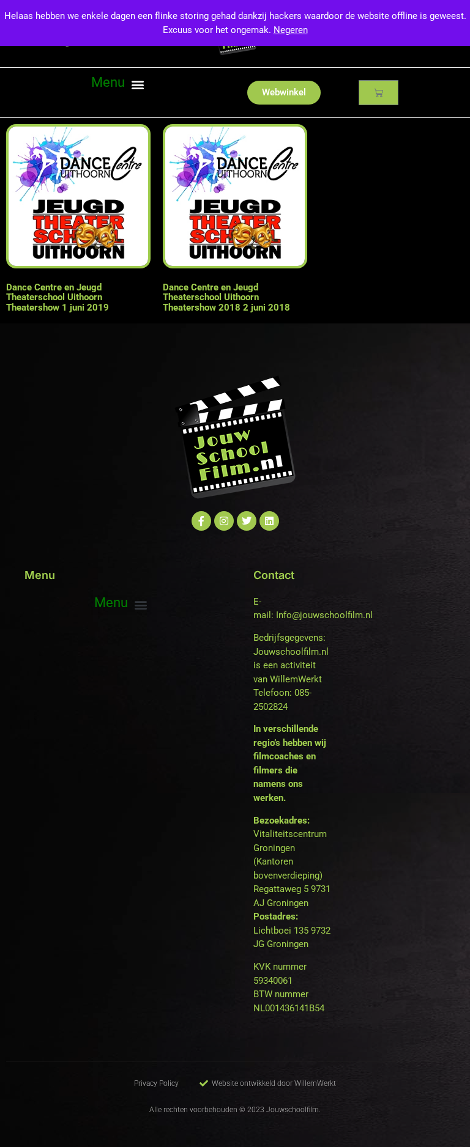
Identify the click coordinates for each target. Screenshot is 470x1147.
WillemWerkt (296, 679)
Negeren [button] (291, 29)
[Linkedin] (269, 521)
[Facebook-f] (201, 521)
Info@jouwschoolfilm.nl (324, 615)
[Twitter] (246, 521)
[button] (117, 84)
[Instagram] (224, 521)
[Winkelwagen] (378, 92)
